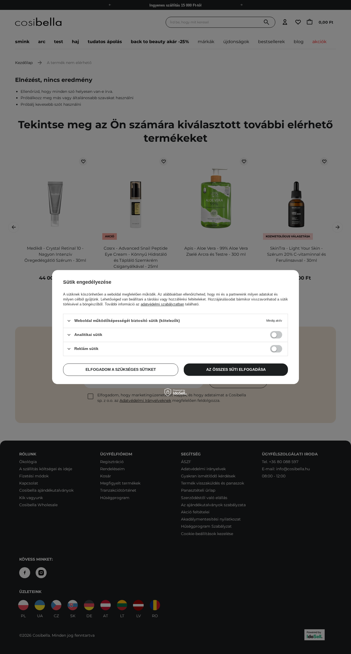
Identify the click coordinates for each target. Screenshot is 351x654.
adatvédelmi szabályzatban (162, 304)
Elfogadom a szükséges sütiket (121, 369)
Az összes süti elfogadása (236, 369)
